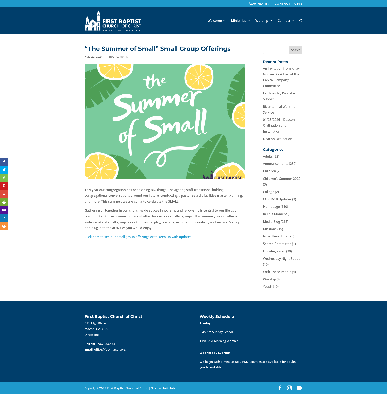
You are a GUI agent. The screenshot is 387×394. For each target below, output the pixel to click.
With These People (277, 272)
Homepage (271, 206)
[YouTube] (299, 388)
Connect (284, 21)
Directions (92, 335)
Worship (261, 21)
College (268, 192)
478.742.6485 (105, 344)
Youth (267, 286)
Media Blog (271, 221)
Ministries (238, 21)
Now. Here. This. (275, 236)
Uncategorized (274, 251)
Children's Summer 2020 (281, 178)
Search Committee (277, 243)
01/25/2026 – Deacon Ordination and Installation (279, 125)
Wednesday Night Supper (282, 258)
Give (298, 3)
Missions (270, 229)
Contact (282, 3)
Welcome (215, 21)
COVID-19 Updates (277, 199)
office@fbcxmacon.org (110, 349)
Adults (268, 156)
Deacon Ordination (277, 139)
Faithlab (168, 388)
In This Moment (275, 214)
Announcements (117, 57)
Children (269, 171)
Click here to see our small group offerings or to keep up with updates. (139, 237)
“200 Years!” (259, 3)
